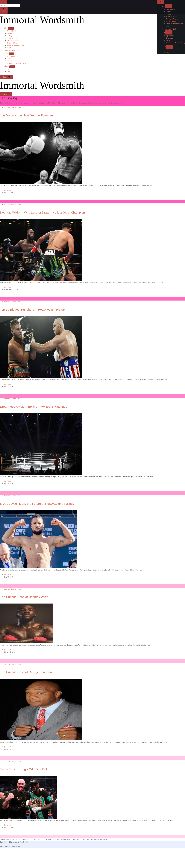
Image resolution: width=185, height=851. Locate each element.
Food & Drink (11, 31)
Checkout (10, 58)
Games (9, 33)
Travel (9, 48)
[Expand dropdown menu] (11, 28)
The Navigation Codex (12, 51)
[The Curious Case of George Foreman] (41, 740)
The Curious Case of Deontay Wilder (24, 596)
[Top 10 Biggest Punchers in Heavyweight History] (41, 377)
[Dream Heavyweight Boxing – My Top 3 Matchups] (41, 474)
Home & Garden (12, 38)
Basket (9, 61)
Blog (5, 28)
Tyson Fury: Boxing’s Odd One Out (23, 769)
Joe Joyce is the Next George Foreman (26, 115)
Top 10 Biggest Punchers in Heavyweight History (33, 309)
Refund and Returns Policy (16, 63)
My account (11, 56)
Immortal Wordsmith (42, 19)
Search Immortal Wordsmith (10, 846)
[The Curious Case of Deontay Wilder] (26, 643)
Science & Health (13, 43)
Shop (6, 53)
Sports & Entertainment (15, 45)
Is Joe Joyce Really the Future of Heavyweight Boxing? (37, 503)
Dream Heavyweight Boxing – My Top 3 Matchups (33, 406)
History (9, 36)
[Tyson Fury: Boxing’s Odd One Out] (28, 818)
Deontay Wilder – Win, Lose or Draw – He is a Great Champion (42, 212)
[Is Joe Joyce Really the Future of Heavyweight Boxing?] (38, 567)
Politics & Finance (13, 41)
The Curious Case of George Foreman (26, 672)
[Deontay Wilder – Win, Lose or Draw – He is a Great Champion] (41, 280)
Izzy (8, 71)
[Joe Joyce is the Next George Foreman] (41, 183)
